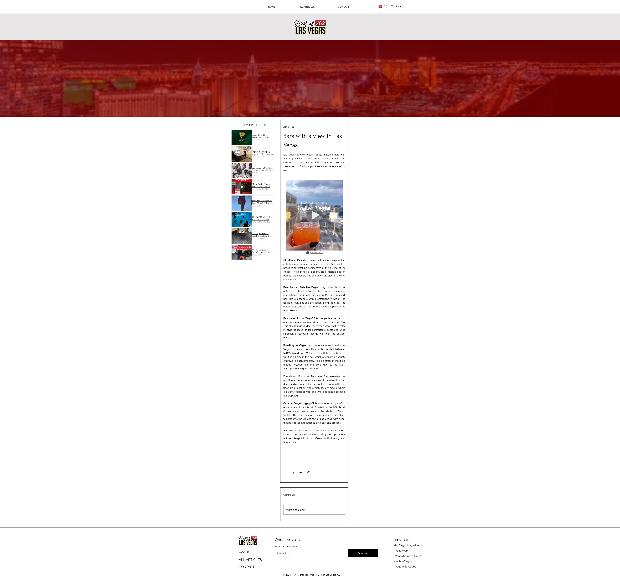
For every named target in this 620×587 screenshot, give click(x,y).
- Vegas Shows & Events (408, 555)
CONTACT (246, 567)
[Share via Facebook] (284, 472)
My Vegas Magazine (407, 545)
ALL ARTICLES (250, 559)
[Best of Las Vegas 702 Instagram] (385, 7)
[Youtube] (381, 7)
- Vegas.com (401, 550)
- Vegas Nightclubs (405, 566)
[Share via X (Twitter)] (292, 472)
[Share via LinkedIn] (300, 472)
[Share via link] (308, 472)
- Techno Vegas (403, 561)
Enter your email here (286, 546)
